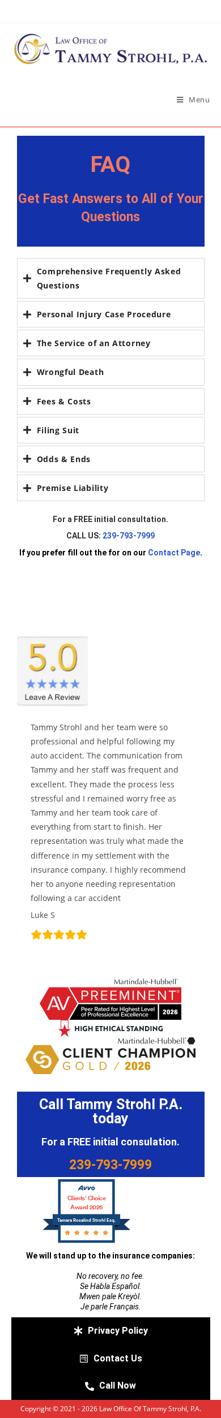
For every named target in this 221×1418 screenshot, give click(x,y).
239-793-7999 (129, 535)
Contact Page (174, 552)
